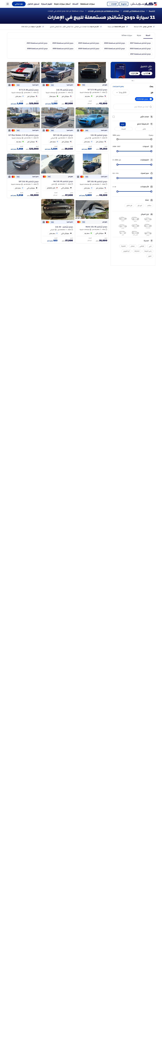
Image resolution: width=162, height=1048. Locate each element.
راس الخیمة (147, 251)
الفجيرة (123, 246)
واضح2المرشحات (118, 86)
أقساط (75, 3)
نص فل (140, 205)
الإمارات (114, 3)
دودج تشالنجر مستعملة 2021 (114, 48)
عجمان (133, 246)
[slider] (151, 139)
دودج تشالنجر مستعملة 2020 (88, 48)
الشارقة (136, 251)
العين (149, 256)
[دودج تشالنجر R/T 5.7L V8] (92, 84)
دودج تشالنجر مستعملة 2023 (37, 43)
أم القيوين (126, 251)
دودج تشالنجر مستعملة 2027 (140, 43)
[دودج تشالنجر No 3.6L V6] (57, 176)
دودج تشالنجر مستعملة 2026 (114, 43)
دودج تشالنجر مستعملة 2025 (88, 43)
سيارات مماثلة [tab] (127, 35)
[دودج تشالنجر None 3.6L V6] (92, 221)
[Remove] (151, 99)
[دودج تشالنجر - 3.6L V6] (57, 221)
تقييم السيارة (46, 3)
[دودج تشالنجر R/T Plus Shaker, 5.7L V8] (23, 129)
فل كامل (129, 205)
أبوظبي (142, 246)
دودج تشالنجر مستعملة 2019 (63, 48)
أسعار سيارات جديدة (62, 4)
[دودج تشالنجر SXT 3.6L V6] (57, 129)
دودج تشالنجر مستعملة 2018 (37, 48)
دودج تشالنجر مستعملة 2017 (140, 54)
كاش (144, 129)
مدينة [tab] (139, 35)
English (124, 4)
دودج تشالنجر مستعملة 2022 (140, 48)
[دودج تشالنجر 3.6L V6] (57, 84)
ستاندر (149, 205)
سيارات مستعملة (87, 4)
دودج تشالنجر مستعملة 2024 (62, 43)
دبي (150, 246)
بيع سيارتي (19, 3)
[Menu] (7, 3)
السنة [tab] (148, 35)
